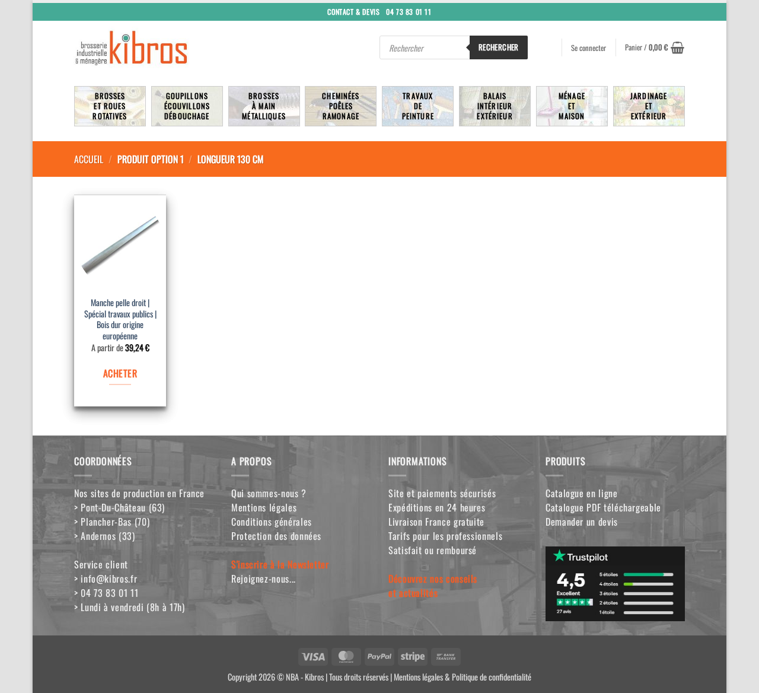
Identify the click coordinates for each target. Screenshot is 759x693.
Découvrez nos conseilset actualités (432, 585)
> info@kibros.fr (105, 578)
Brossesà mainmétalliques (264, 106)
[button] (654, 47)
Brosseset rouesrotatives (110, 106)
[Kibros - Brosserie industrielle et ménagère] (160, 47)
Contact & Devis (353, 11)
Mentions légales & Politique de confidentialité (462, 676)
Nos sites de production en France (139, 493)
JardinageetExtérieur (648, 106)
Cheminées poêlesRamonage (340, 106)
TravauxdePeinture (418, 106)
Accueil (88, 159)
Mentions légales (263, 507)
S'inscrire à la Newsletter (280, 564)
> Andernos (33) (104, 536)
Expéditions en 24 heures (436, 507)
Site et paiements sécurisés (442, 493)
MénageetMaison (572, 106)
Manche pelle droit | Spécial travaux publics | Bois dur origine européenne (120, 319)
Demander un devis (582, 521)
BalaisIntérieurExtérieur (494, 106)
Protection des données (276, 536)
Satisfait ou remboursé (432, 550)
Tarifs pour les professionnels (445, 536)
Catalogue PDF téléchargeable (603, 507)
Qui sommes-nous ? (269, 493)
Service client (101, 564)
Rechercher (499, 47)
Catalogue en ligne (582, 493)
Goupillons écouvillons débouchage (187, 106)
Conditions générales (271, 521)
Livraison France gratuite (436, 521)
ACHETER (120, 373)
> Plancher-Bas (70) (111, 521)
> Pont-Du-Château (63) (119, 507)
